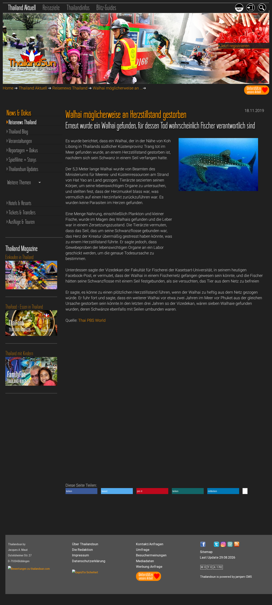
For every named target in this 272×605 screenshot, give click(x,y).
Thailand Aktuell (22, 7)
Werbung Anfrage (149, 567)
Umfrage (142, 550)
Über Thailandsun (85, 544)
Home (8, 88)
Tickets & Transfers (22, 212)
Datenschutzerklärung (88, 561)
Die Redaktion (82, 550)
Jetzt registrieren (234, 45)
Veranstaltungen (20, 140)
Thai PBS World (92, 320)
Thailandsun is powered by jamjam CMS (226, 577)
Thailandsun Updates (23, 169)
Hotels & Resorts (20, 203)
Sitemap (206, 552)
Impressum (80, 555)
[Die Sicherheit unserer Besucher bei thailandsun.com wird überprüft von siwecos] (85, 572)
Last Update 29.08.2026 (217, 557)
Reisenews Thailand (69, 88)
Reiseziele (51, 7)
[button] (81, 491)
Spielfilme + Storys (22, 159)
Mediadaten (145, 561)
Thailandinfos (78, 7)
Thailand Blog (18, 131)
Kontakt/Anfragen (149, 544)
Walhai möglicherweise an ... (118, 88)
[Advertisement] (218, 232)
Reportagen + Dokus (23, 150)
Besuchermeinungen (151, 555)
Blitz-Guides (106, 7)
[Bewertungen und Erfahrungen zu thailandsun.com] (29, 569)
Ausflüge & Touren (22, 221)
